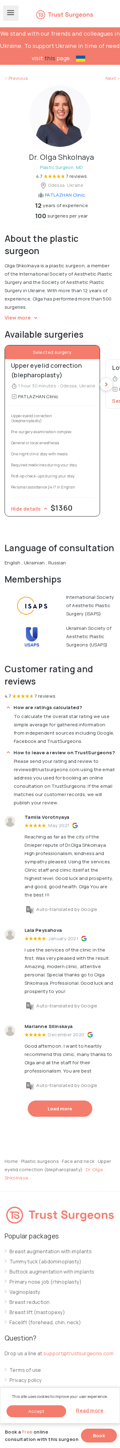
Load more (60, 1108)
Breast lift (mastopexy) (37, 1312)
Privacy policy (26, 1380)
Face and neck (78, 1161)
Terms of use (25, 1370)
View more (18, 317)
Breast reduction (30, 1302)
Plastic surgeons (40, 1161)
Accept (36, 1411)
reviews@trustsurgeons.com (46, 769)
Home (11, 1161)
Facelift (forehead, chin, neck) (45, 1322)
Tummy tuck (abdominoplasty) (46, 1261)
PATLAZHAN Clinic (65, 195)
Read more (90, 1410)
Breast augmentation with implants (51, 1251)
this (50, 58)
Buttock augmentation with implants (52, 1272)
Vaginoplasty (25, 1292)
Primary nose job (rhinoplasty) (46, 1282)
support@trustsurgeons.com (78, 1353)
